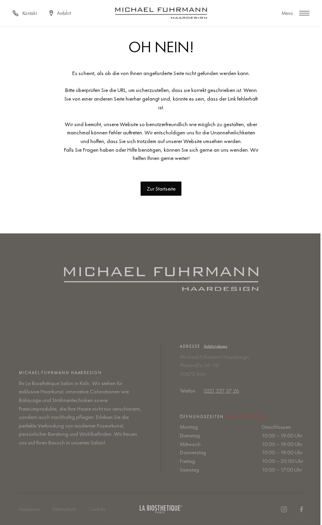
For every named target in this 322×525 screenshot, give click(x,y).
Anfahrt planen (215, 346)
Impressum (29, 509)
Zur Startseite (161, 188)
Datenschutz (64, 509)
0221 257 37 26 (221, 390)
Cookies (97, 509)
